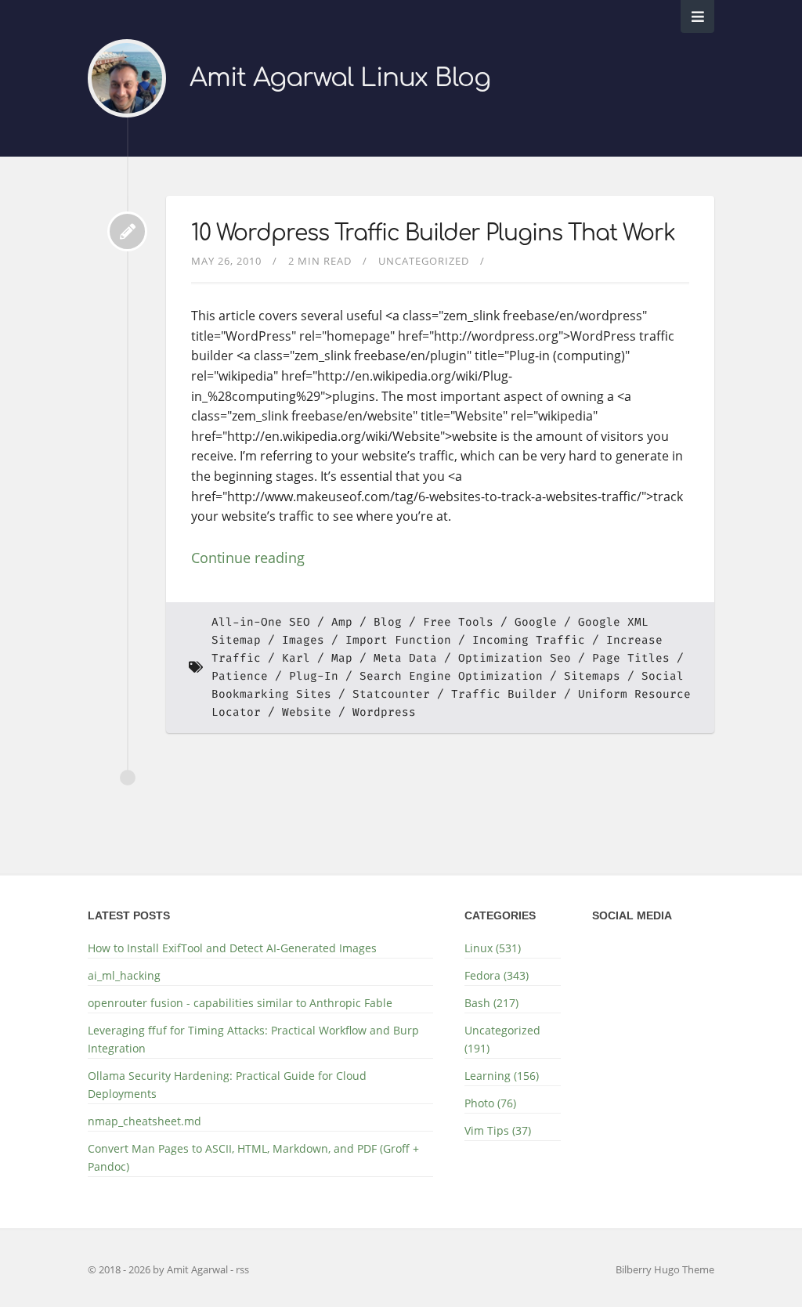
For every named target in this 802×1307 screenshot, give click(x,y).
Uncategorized (423, 261)
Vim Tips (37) (497, 1130)
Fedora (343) (496, 975)
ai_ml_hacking (124, 975)
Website (306, 712)
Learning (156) (501, 1075)
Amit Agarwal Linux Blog (340, 77)
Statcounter (391, 694)
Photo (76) (490, 1103)
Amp (341, 622)
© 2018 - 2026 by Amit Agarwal (159, 1269)
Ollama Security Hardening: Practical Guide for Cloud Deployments (227, 1084)
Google (536, 622)
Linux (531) (492, 948)
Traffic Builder (504, 694)
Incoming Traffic (528, 640)
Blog (388, 622)
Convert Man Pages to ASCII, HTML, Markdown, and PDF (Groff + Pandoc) (253, 1157)
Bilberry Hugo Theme (665, 1269)
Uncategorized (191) (502, 1039)
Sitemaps (592, 676)
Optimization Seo (514, 658)
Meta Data (405, 658)
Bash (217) (491, 1002)
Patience (239, 676)
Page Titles (631, 658)
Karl (296, 658)
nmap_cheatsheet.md (144, 1121)
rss (242, 1269)
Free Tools (458, 622)
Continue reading (248, 557)
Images (303, 640)
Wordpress (384, 712)
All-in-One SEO (260, 622)
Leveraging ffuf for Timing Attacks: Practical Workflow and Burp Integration (253, 1039)
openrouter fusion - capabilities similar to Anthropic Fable (240, 1002)
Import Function (398, 640)
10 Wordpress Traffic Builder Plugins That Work (433, 233)
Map (341, 658)
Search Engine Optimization (451, 676)
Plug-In (313, 676)
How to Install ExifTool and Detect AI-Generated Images (232, 948)
